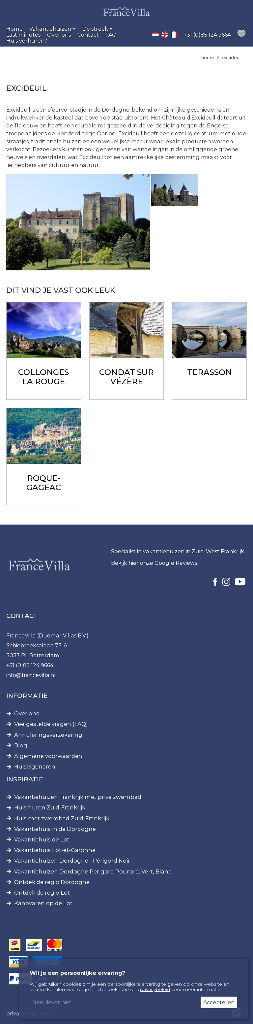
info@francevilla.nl (31, 675)
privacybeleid (155, 989)
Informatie (27, 696)
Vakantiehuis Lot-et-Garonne (55, 850)
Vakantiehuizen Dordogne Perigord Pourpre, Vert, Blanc (92, 872)
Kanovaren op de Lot (43, 903)
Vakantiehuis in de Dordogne (55, 829)
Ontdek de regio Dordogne (52, 882)
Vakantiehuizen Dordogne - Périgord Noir (72, 861)
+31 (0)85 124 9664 (29, 665)
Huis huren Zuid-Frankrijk (49, 807)
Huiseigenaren (34, 767)
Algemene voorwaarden (48, 756)
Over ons (26, 713)
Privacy (15, 1013)
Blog (20, 745)
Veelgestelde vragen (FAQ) (51, 724)
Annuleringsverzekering (48, 735)
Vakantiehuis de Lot (42, 839)
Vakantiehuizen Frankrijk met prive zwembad (77, 797)
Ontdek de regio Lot (42, 893)
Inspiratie (24, 779)
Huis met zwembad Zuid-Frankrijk (61, 818)
